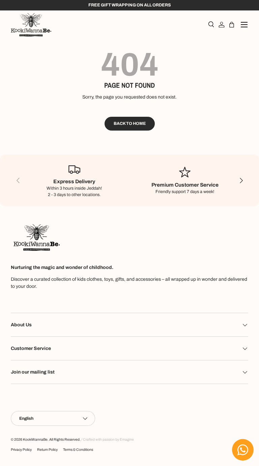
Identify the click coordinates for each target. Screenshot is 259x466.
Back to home (130, 123)
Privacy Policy (21, 449)
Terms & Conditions (78, 449)
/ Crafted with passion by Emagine (107, 439)
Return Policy (47, 449)
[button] (232, 24)
